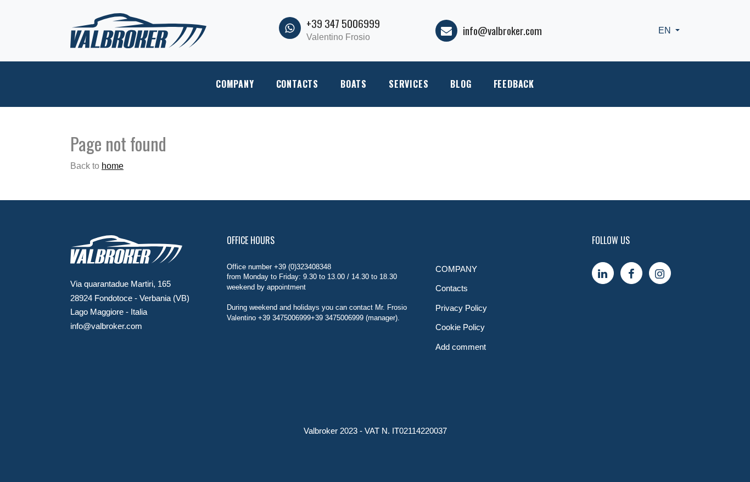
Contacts (297, 83)
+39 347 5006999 (343, 23)
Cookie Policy (460, 327)
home (113, 166)
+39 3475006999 (284, 318)
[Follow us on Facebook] (631, 273)
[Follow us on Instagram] (660, 273)
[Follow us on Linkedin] (603, 273)
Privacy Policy (461, 308)
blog (460, 83)
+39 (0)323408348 (302, 267)
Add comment (460, 346)
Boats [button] (353, 83)
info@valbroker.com (502, 30)
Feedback (514, 83)
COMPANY (235, 83)
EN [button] (665, 30)
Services (408, 83)
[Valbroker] (138, 30)
